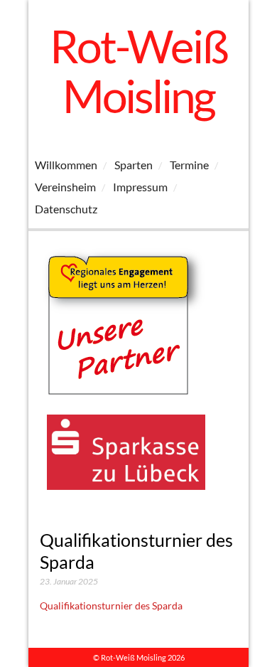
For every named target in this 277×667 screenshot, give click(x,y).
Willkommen (66, 164)
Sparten (133, 164)
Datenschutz (66, 208)
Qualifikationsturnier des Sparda (111, 605)
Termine (189, 164)
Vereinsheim (65, 186)
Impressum (140, 186)
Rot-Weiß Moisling (138, 70)
